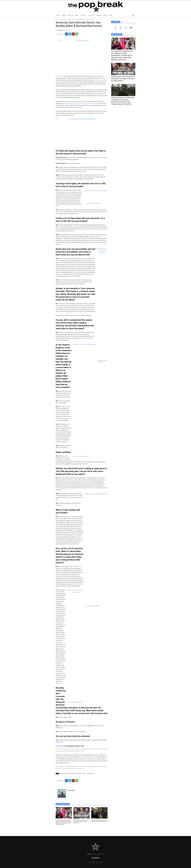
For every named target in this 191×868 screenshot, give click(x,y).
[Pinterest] (73, 34)
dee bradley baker (71, 773)
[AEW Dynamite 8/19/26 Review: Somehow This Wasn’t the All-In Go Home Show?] (81, 813)
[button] (133, 15)
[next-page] (59, 828)
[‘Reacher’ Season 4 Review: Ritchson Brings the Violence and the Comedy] (99, 813)
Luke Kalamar (60, 30)
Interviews (61, 19)
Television (76, 817)
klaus (84, 773)
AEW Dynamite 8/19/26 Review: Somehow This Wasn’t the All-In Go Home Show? (80, 821)
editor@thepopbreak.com (98, 854)
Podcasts (113, 95)
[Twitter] (69, 34)
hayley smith (78, 773)
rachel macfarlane (90, 773)
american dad (63, 773)
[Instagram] (120, 28)
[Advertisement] (122, 118)
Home (57, 19)
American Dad (60, 746)
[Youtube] (131, 28)
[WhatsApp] (76, 34)
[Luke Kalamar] (61, 793)
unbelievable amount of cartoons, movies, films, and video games (81, 103)
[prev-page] (57, 828)
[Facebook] (66, 34)
